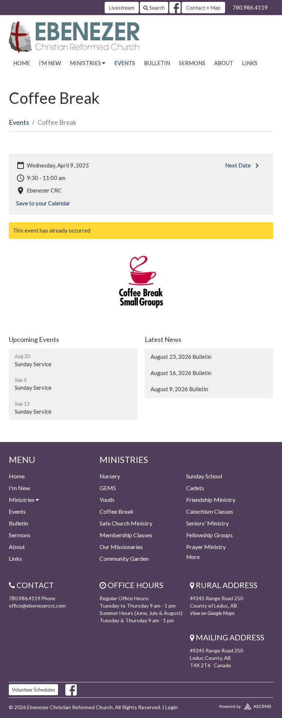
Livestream (121, 7)
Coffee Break (117, 511)
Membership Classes (126, 534)
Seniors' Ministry (207, 523)
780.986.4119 (250, 7)
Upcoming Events (34, 339)
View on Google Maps (212, 613)
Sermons (192, 63)
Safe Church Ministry (126, 523)
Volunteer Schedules (33, 690)
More (193, 556)
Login (171, 707)
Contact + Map (203, 7)
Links (249, 63)
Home (21, 63)
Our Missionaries (121, 546)
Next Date (238, 165)
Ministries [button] (86, 63)
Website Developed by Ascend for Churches (231, 705)
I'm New (50, 63)
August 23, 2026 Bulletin (181, 356)
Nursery (110, 476)
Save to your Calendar (43, 203)
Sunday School (204, 476)
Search (156, 7)
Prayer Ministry (206, 546)
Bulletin (157, 63)
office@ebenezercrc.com (37, 605)
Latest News (163, 339)
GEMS (108, 487)
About (223, 63)
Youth (107, 499)
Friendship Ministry (210, 499)
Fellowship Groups (209, 534)
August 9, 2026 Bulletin (179, 389)
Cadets (195, 487)
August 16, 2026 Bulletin (181, 372)
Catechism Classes (209, 511)
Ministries (22, 499)
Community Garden (124, 558)
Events (124, 63)
